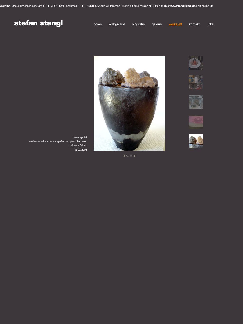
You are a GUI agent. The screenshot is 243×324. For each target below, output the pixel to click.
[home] (98, 25)
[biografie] (138, 25)
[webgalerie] (117, 25)
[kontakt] (194, 25)
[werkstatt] (175, 25)
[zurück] (124, 156)
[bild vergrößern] (129, 149)
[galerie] (157, 25)
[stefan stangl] (38, 26)
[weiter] (134, 156)
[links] (210, 25)
